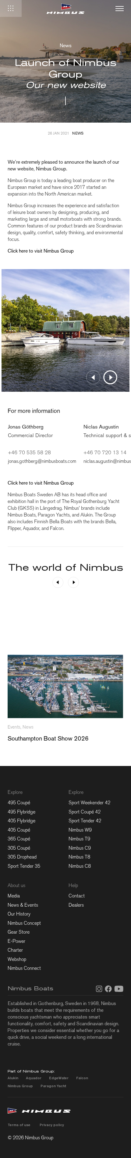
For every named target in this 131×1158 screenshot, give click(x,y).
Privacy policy (52, 1124)
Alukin (13, 1078)
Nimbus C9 (80, 848)
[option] (65, 330)
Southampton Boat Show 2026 (48, 738)
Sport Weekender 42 (89, 803)
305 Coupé (19, 848)
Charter (15, 950)
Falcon (82, 1078)
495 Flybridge (21, 812)
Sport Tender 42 (85, 821)
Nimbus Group (20, 1086)
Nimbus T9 (79, 839)
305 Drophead (22, 857)
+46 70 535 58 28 (29, 452)
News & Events (23, 905)
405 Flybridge (21, 821)
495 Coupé (19, 803)
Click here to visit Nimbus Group (41, 251)
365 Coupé (19, 839)
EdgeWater (59, 1078)
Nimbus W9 (80, 830)
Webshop (17, 959)
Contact (77, 896)
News (77, 133)
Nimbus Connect (24, 968)
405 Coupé (19, 830)
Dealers (76, 905)
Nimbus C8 (80, 866)
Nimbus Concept (24, 923)
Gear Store (19, 932)
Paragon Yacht (53, 1086)
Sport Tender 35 (24, 866)
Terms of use (19, 1124)
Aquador (33, 1078)
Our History (19, 914)
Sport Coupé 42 (85, 812)
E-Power (16, 941)
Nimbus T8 (79, 857)
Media (14, 896)
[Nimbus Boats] (65, 8)
